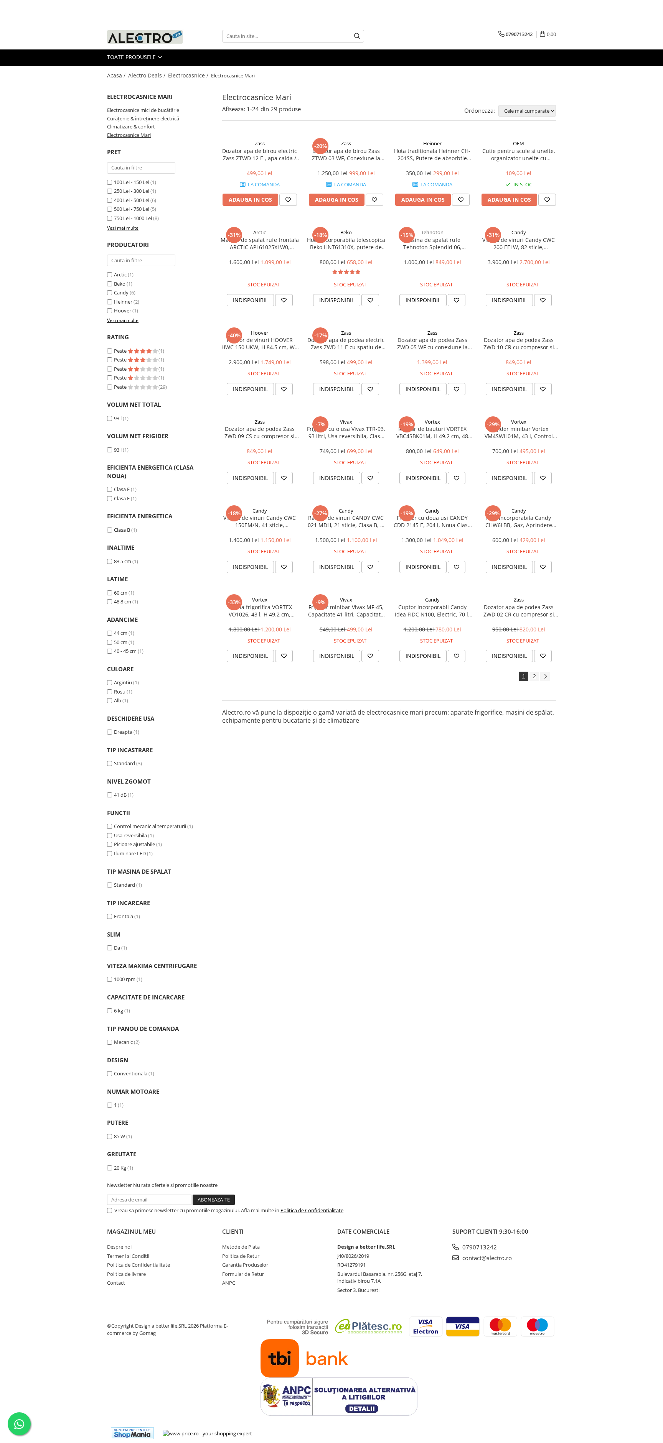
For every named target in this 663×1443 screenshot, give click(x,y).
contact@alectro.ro (486, 1258)
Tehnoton (432, 232)
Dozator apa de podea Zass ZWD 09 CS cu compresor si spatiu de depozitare (259, 432)
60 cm (120, 592)
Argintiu (123, 682)
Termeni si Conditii (128, 1255)
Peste (121, 350)
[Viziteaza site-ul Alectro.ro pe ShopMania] (132, 1433)
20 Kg (120, 1167)
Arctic (120, 274)
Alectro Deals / (147, 75)
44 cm (120, 632)
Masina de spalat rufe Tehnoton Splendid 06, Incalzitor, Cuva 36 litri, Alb (432, 243)
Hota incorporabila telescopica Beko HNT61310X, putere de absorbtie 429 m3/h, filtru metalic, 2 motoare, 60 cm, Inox (346, 243)
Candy (121, 292)
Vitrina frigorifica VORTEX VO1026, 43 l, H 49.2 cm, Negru (260, 610)
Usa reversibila (130, 835)
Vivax (346, 421)
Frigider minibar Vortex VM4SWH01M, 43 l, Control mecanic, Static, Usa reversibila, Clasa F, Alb (519, 432)
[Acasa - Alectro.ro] (145, 36)
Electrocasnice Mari (129, 134)
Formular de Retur (243, 1273)
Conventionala (130, 1073)
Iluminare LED (130, 853)
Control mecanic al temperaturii (150, 826)
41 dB (120, 794)
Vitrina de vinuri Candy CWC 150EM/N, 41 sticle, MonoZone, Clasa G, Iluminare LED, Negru (260, 521)
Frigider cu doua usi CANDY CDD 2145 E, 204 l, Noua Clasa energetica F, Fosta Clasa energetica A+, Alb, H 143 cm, (432, 521)
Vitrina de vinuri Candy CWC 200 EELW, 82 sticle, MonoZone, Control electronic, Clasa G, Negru (518, 243)
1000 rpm (124, 979)
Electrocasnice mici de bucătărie (143, 110)
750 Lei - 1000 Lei (133, 218)
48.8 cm (122, 601)
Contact (116, 1282)
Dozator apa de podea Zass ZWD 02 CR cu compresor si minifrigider (518, 610)
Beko (119, 283)
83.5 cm (122, 561)
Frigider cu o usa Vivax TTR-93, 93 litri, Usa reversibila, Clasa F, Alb (346, 432)
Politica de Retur (240, 1255)
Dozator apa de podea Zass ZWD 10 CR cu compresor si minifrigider (518, 343)
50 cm (120, 642)
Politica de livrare (126, 1273)
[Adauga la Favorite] (288, 200)
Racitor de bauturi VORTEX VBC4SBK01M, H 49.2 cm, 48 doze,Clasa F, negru (432, 432)
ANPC (228, 1282)
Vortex (432, 421)
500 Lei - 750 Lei (131, 208)
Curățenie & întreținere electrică (143, 118)
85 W (119, 1136)
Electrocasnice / (189, 75)
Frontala (123, 916)
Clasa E (122, 489)
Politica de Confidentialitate (311, 1210)
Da (117, 947)
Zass (260, 143)
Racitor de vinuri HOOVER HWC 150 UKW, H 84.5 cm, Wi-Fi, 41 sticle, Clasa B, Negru (259, 343)
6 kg (118, 1010)
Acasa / (117, 75)
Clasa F (122, 498)
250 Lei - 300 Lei (131, 190)
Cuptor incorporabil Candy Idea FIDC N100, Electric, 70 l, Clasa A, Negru (432, 610)
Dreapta (123, 731)
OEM (518, 143)
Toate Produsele (132, 57)
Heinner (123, 301)
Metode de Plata (241, 1246)
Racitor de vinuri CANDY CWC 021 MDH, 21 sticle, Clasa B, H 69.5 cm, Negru (346, 521)
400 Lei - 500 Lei (131, 200)
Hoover (122, 310)
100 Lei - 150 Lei (131, 182)
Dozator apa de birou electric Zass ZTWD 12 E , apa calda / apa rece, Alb (259, 154)
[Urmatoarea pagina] (545, 676)
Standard (124, 763)
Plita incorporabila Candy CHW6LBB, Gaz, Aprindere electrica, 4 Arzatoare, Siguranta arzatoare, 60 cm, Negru (518, 521)
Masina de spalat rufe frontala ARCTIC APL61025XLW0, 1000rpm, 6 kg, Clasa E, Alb (260, 243)
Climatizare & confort (131, 126)
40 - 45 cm (125, 651)
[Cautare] (357, 36)
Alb (117, 700)
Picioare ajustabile (134, 844)
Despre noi (119, 1246)
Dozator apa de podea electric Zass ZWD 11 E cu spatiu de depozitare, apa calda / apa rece (345, 343)
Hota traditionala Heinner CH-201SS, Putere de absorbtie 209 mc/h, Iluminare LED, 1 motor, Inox (432, 154)
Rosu (119, 691)
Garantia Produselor (245, 1264)
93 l (118, 418)
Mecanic (123, 1042)
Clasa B (122, 529)
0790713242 (479, 1247)
